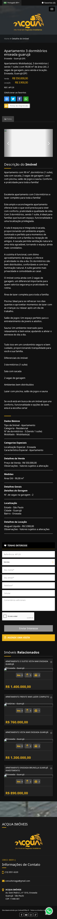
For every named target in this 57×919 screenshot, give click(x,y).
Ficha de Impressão (18, 105)
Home (7, 38)
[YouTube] (26, 915)
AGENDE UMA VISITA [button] (18, 637)
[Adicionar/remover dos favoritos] (51, 661)
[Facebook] (21, 915)
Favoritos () (49, 2)
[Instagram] (31, 915)
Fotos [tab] (9, 119)
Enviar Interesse (28, 628)
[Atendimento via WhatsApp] (49, 911)
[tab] (28, 545)
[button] (8, 143)
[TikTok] (35, 915)
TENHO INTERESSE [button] (16, 545)
